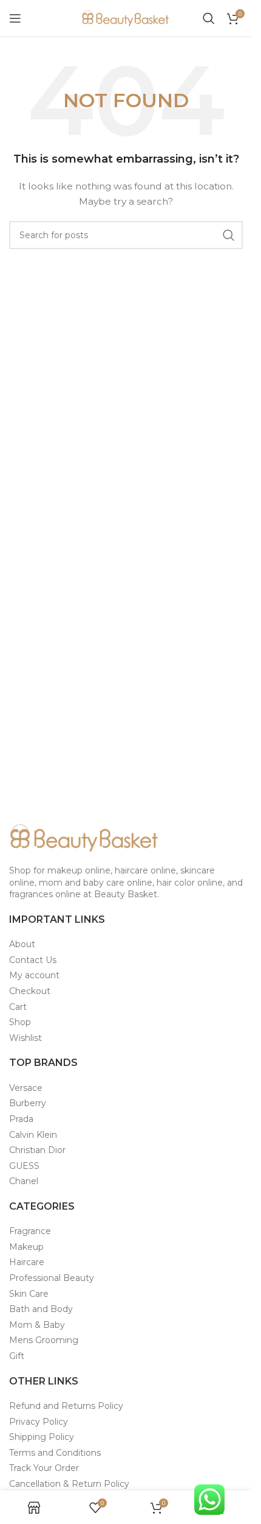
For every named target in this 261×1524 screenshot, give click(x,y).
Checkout (29, 991)
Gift (16, 1355)
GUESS (24, 1165)
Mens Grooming (43, 1340)
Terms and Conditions (55, 1452)
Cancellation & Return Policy (69, 1483)
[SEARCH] (229, 235)
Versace (25, 1087)
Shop (20, 1022)
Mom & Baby (37, 1324)
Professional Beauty (51, 1277)
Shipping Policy (41, 1436)
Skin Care (29, 1293)
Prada (21, 1118)
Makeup (26, 1246)
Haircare (26, 1262)
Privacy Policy (38, 1421)
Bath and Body (41, 1309)
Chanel (23, 1181)
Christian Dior (37, 1150)
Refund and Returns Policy (66, 1405)
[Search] (209, 18)
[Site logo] (126, 17)
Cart (18, 1006)
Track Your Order (44, 1467)
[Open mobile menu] (15, 18)
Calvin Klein (33, 1134)
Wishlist (25, 1037)
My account (34, 975)
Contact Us (32, 959)
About (22, 944)
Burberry (27, 1103)
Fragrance (30, 1231)
